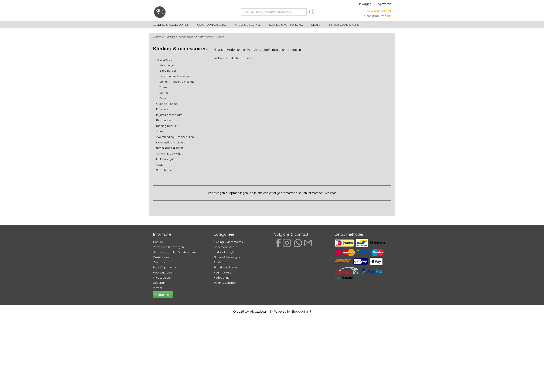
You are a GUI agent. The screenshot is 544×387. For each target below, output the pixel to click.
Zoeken (310, 12)
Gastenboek (161, 257)
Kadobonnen (222, 277)
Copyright (159, 282)
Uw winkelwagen (378, 11)
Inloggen (365, 4)
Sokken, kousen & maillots (176, 81)
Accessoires (164, 59)
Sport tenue (164, 170)
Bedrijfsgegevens (164, 267)
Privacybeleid (162, 277)
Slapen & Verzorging (286, 25)
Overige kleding (167, 103)
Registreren (383, 4)
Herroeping (162, 294)
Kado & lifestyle (248, 25)
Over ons (159, 262)
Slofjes (163, 92)
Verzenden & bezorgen (168, 247)
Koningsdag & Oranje (170, 142)
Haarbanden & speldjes (174, 76)
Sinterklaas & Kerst (345, 25)
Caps (162, 98)
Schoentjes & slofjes (169, 153)
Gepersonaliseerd (211, 25)
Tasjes (163, 87)
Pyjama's (162, 109)
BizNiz (315, 25)
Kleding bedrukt (166, 126)
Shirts (159, 131)
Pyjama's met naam (169, 114)
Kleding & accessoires (171, 25)
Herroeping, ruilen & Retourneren (175, 252)
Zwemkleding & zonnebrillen (175, 137)
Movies (157, 287)
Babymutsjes (167, 70)
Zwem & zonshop (225, 282)
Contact (158, 242)
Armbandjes (167, 65)
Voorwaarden (162, 272)
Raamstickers (222, 272)
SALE (159, 164)
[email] (307, 242)
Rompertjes (163, 120)
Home (157, 37)
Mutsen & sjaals (166, 159)
